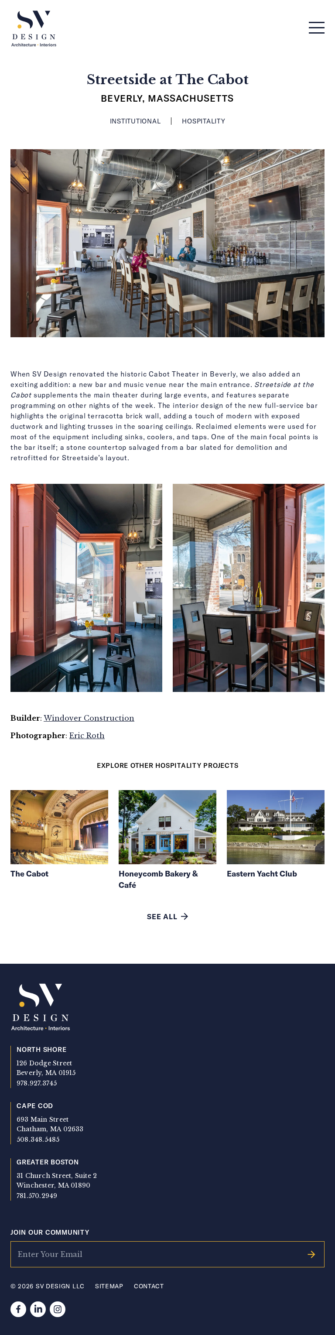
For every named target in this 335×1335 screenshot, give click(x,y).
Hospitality (203, 121)
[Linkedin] (38, 1309)
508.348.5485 (38, 1139)
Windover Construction (89, 718)
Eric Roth (87, 735)
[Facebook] (18, 1309)
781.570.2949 (37, 1196)
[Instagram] (57, 1309)
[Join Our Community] (311, 1254)
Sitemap (109, 1286)
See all (162, 916)
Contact (149, 1286)
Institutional (135, 121)
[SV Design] (33, 29)
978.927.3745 (37, 1083)
